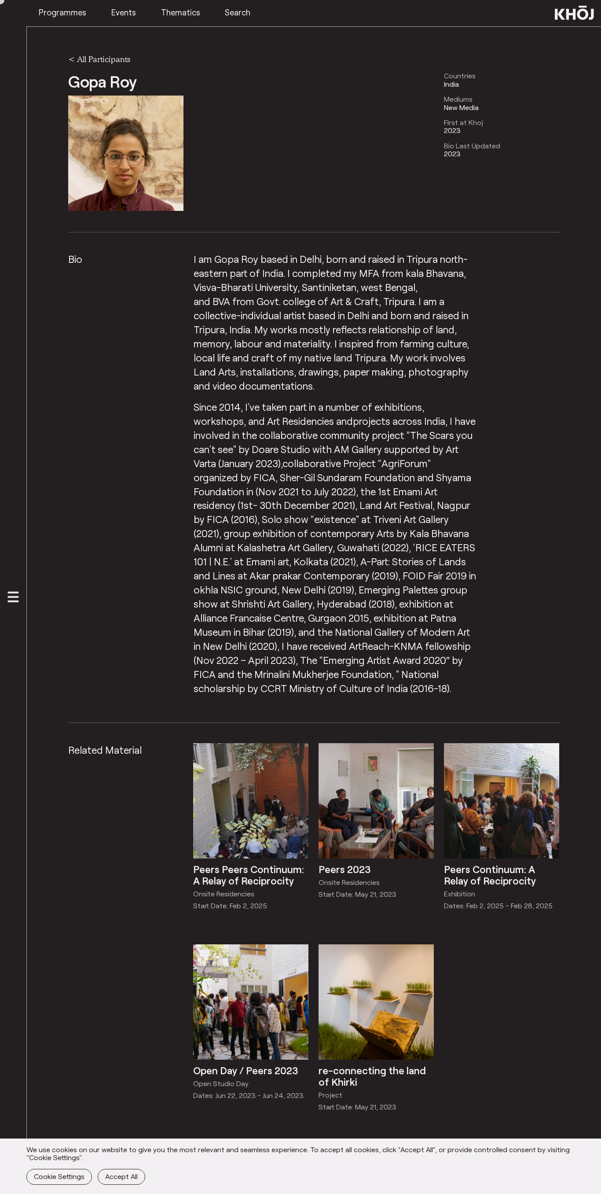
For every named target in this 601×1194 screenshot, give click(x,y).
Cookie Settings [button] (59, 1176)
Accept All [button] (121, 1176)
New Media (461, 107)
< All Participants (99, 59)
